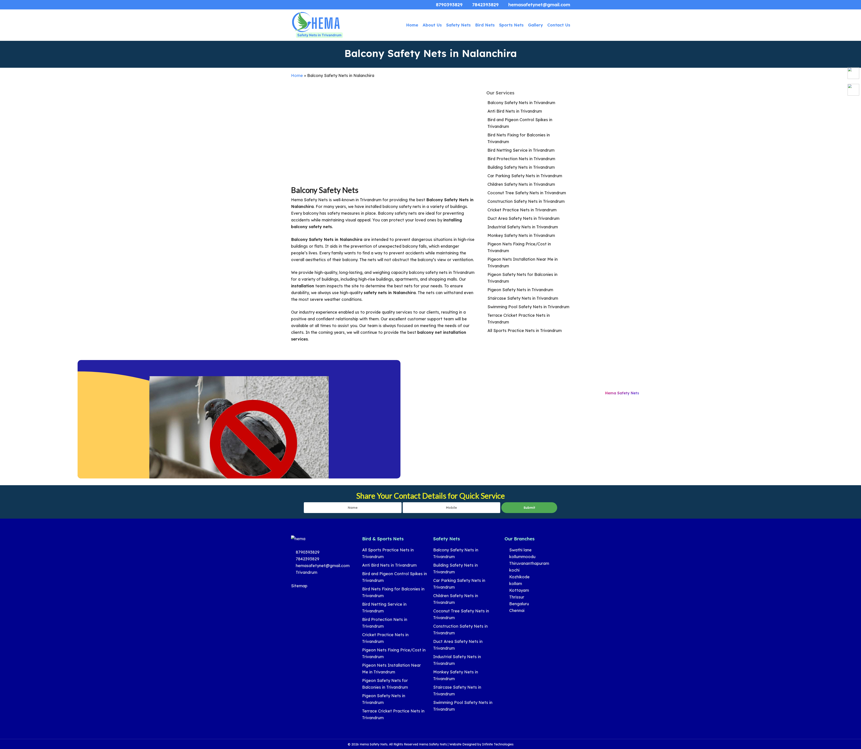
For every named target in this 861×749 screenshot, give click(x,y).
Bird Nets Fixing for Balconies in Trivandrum (518, 138)
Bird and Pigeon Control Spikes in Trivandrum (519, 123)
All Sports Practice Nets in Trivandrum (524, 330)
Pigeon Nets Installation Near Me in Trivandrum (522, 263)
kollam (515, 583)
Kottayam (518, 590)
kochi (514, 570)
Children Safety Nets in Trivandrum (521, 184)
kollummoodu (521, 556)
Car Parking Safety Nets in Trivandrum (524, 175)
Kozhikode (519, 576)
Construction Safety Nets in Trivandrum (526, 201)
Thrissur (516, 597)
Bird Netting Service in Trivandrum (520, 150)
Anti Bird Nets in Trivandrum (514, 111)
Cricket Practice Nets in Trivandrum (522, 209)
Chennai (516, 610)
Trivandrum (306, 572)
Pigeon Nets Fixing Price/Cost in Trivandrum (519, 247)
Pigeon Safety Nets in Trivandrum (520, 289)
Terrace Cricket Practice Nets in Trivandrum (518, 319)
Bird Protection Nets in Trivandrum (521, 158)
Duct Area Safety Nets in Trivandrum (523, 218)
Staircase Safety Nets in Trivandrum (522, 298)
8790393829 (307, 552)
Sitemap (299, 585)
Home (297, 75)
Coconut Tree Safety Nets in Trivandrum (526, 192)
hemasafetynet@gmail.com (322, 565)
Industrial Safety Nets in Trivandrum (522, 226)
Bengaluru (518, 603)
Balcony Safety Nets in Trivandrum (521, 102)
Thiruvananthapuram (528, 563)
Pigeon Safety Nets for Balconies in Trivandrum (522, 278)
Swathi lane (520, 549)
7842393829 (307, 558)
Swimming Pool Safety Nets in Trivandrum (528, 306)
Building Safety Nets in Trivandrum (521, 167)
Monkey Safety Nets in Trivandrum (521, 235)
